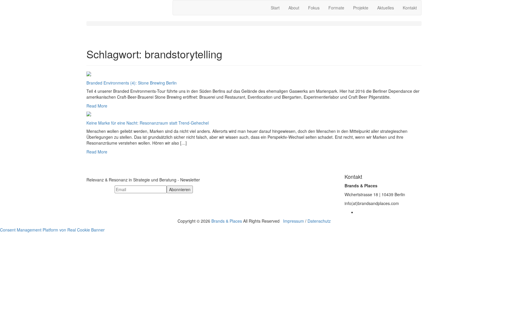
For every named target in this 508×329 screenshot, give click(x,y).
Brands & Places (226, 221)
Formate (336, 8)
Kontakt (410, 8)
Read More (96, 106)
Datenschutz (319, 221)
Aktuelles (385, 8)
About (293, 8)
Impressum (293, 221)
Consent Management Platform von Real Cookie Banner (52, 230)
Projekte (360, 8)
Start (275, 8)
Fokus (314, 8)
